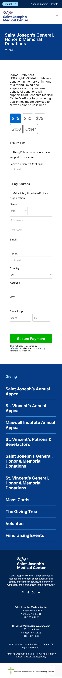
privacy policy (38, 348)
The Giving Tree (21, 511)
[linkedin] (39, 592)
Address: (15, 282)
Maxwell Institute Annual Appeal (30, 425)
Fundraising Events (25, 535)
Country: (15, 268)
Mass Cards (17, 499)
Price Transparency (36, 656)
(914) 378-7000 (31, 617)
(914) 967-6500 (31, 636)
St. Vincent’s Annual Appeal (26, 408)
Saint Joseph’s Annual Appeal (28, 391)
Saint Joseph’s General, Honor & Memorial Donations (29, 461)
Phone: (14, 253)
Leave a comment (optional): (27, 164)
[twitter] (33, 592)
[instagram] (23, 592)
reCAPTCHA (16, 348)
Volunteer (15, 523)
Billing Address (20, 184)
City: (12, 296)
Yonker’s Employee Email (19, 653)
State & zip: (17, 311)
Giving (11, 376)
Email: (13, 239)
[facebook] (28, 592)
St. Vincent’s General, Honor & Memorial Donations (27, 483)
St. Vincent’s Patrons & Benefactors (28, 442)
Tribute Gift (17, 143)
